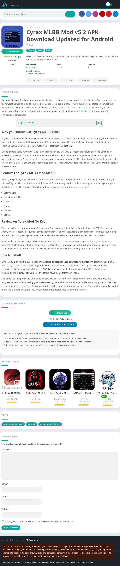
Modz (40, 50)
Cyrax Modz (31, 67)
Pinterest (68, 80)
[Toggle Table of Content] (97, 123)
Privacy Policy (7, 562)
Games (37, 27)
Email (4, 496)
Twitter (51, 80)
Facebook (35, 80)
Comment (6, 449)
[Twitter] (89, 14)
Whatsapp (102, 80)
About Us (19, 562)
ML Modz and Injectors (50, 424)
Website (4, 509)
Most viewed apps (57, 562)
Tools (48, 50)
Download (14, 51)
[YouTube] (102, 14)
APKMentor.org (33, 540)
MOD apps (71, 562)
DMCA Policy (30, 562)
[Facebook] (82, 14)
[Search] (70, 14)
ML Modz (32, 424)
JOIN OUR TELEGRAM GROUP (62, 324)
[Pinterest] (109, 14)
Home (29, 27)
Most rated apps (85, 562)
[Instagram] (95, 14)
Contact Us (43, 562)
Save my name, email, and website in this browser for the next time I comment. (39, 521)
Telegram (85, 80)
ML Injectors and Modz (13, 424)
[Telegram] (116, 14)
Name (4, 483)
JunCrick (79, 111)
